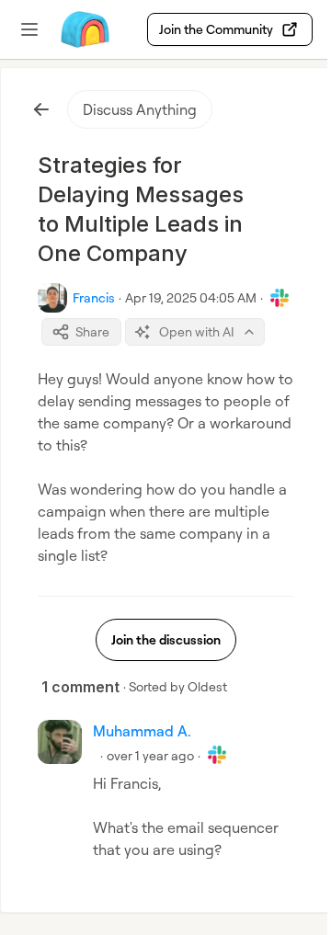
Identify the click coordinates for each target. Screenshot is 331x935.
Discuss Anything (140, 109)
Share (92, 331)
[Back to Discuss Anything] (41, 109)
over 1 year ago (150, 755)
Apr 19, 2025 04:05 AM (191, 297)
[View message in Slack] (279, 298)
